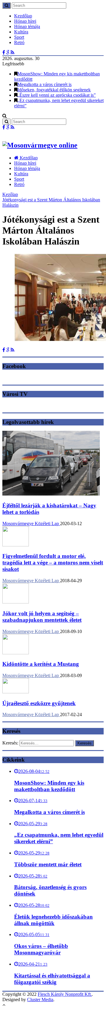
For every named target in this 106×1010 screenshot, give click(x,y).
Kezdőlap (23, 15)
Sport (19, 37)
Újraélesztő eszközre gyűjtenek (39, 703)
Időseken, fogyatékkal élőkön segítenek (54, 89)
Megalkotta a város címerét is (44, 84)
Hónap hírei (25, 21)
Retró (19, 42)
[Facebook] (3, 52)
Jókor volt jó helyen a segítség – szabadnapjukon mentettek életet (42, 616)
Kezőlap (10, 194)
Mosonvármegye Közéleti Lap (31, 523)
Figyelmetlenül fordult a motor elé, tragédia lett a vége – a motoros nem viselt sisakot (52, 562)
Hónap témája (27, 26)
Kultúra (21, 31)
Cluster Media (40, 999)
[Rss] (12, 52)
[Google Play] (7, 52)
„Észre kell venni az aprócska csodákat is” (56, 95)
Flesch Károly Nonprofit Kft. (65, 994)
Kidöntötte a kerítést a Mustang (40, 664)
